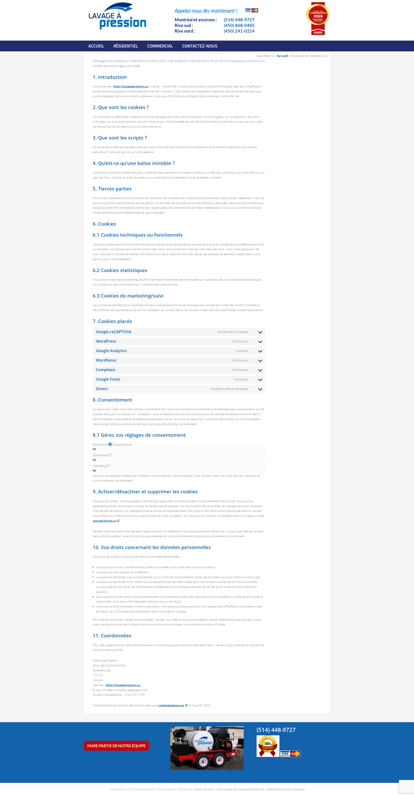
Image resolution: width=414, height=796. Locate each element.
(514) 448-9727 (239, 19)
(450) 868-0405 (239, 25)
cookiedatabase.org (171, 705)
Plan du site (204, 789)
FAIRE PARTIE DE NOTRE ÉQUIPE (116, 745)
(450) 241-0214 (239, 30)
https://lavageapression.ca (130, 86)
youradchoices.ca (104, 520)
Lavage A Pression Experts (118, 20)
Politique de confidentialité (240, 789)
